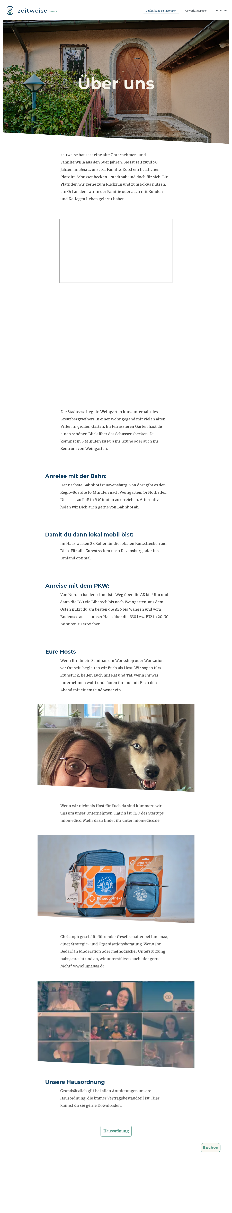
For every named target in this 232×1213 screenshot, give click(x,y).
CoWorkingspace (195, 10)
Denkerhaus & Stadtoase (160, 10)
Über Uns (221, 10)
